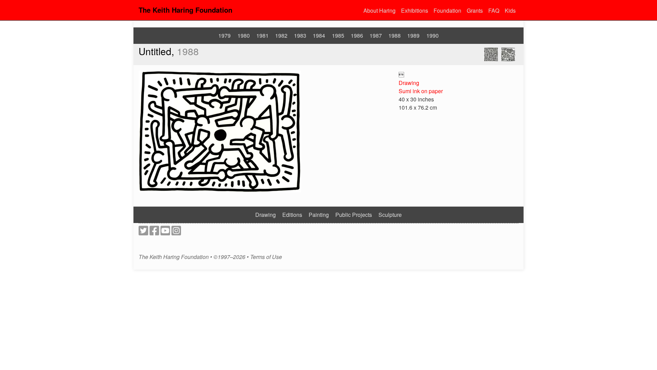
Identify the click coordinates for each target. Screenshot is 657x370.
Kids (510, 10)
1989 (413, 35)
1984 (319, 35)
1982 (281, 35)
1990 (432, 35)
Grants (475, 10)
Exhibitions (414, 10)
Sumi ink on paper (421, 91)
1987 (376, 35)
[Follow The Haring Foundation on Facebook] (154, 232)
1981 (262, 35)
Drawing (409, 83)
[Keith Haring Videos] (165, 232)
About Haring (379, 10)
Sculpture (390, 215)
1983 (300, 35)
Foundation (447, 10)
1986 (357, 35)
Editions (292, 215)
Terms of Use (266, 257)
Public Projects (353, 215)
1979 (224, 35)
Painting (319, 215)
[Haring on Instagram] (176, 232)
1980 (243, 35)
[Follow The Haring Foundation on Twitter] (143, 232)
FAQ (493, 10)
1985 (338, 35)
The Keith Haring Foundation (185, 10)
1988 (394, 35)
